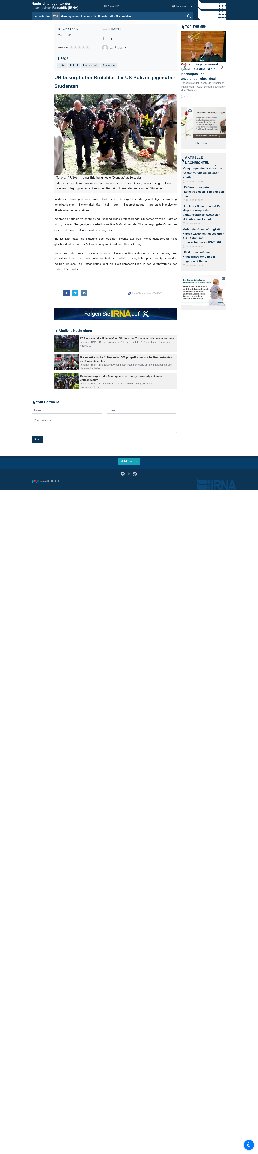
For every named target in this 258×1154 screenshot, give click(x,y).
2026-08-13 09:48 (194, 265)
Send (37, 439)
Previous (185, 67)
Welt (56, 16)
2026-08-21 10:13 (194, 200)
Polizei (74, 65)
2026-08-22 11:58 (194, 181)
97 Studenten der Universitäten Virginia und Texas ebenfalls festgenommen (127, 338)
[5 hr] (204, 46)
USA (69, 35)
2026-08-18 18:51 (194, 223)
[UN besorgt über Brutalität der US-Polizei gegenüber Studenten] (115, 134)
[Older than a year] (66, 343)
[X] (129, 474)
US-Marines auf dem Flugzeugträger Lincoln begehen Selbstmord (199, 257)
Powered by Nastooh (49, 481)
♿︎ (249, 1144)
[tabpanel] (204, 128)
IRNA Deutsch (64, 6)
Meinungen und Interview (76, 16)
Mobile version (129, 461)
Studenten (109, 65)
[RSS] (135, 474)
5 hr (186, 96)
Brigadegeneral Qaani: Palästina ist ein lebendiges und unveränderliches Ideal (199, 71)
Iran (48, 16)
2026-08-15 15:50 (194, 246)
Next (222, 67)
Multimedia (101, 16)
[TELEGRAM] (122, 474)
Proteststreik (90, 65)
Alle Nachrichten (120, 16)
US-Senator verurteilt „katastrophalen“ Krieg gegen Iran (203, 191)
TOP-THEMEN (196, 26)
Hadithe (189, 143)
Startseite (38, 16)
